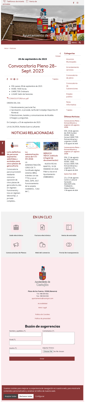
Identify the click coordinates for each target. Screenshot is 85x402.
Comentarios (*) (48, 331)
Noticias (13, 48)
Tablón (55, 79)
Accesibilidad (42, 303)
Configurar (39, 396)
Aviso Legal (42, 307)
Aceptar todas (10, 396)
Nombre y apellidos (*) (17, 331)
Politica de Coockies (42, 314)
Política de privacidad (42, 318)
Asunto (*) (13, 348)
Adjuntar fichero (48, 348)
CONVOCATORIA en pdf (19, 98)
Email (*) (12, 339)
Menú (74, 42)
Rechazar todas (25, 396)
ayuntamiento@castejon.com (42, 298)
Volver (58, 56)
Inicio (6, 48)
